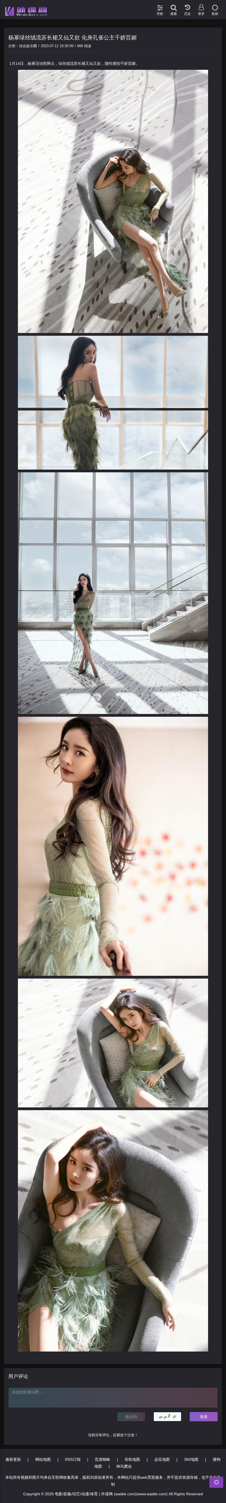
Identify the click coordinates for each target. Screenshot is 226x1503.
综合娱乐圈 (28, 46)
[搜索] (174, 5)
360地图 (191, 1459)
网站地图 (43, 1459)
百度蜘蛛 (102, 1459)
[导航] (160, 5)
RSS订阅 (72, 1459)
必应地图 (162, 1459)
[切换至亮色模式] (215, 5)
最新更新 (13, 1459)
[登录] (201, 5)
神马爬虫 (124, 1466)
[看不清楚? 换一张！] (168, 1416)
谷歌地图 (132, 1459)
